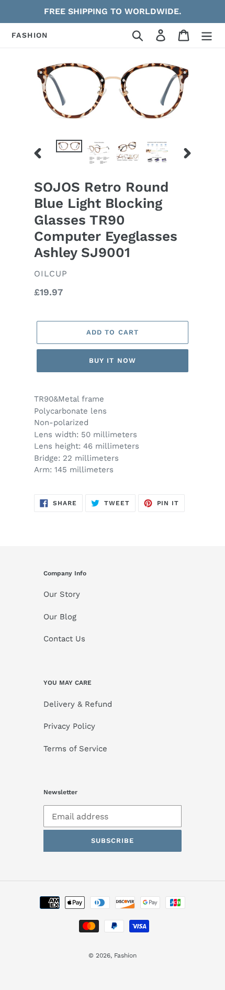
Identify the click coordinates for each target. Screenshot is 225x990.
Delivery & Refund (77, 704)
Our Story (61, 594)
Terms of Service (75, 748)
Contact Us (64, 638)
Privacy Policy (69, 726)
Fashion (30, 35)
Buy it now (112, 360)
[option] (69, 151)
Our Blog (59, 616)
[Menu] (206, 35)
